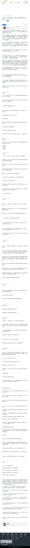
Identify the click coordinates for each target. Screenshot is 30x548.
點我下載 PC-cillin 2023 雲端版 (21, 67)
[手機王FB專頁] (2, 544)
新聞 (11, 2)
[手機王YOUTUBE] (3, 544)
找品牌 (4, 2)
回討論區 (26, 24)
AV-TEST (16, 36)
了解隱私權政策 (8, 542)
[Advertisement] (15, 528)
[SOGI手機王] (4, 1)
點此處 (18, 512)
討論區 (5, 15)
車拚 (18, 2)
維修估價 (26, 2)
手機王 (3, 15)
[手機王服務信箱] (6, 544)
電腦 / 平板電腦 (9, 15)
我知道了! (4, 542)
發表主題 (4, 24)
